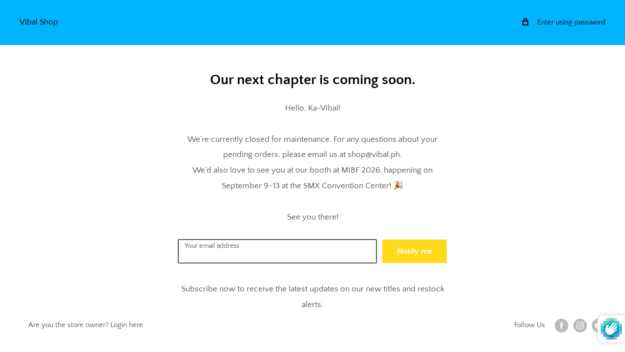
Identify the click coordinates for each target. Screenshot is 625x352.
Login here (126, 325)
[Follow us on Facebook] (561, 325)
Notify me (414, 251)
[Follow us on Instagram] (580, 325)
